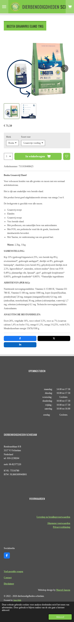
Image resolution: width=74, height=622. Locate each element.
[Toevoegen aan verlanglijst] (66, 156)
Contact (8, 577)
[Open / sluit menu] (4, 6)
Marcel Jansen (63, 590)
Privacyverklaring (61, 527)
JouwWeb (17, 600)
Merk (8, 137)
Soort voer (26, 137)
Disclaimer (9, 583)
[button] (11, 111)
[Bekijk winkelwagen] (70, 6)
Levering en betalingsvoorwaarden (53, 517)
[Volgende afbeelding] (64, 68)
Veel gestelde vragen (13, 571)
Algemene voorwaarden (58, 523)
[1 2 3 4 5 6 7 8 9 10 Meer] (8, 156)
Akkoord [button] (60, 617)
